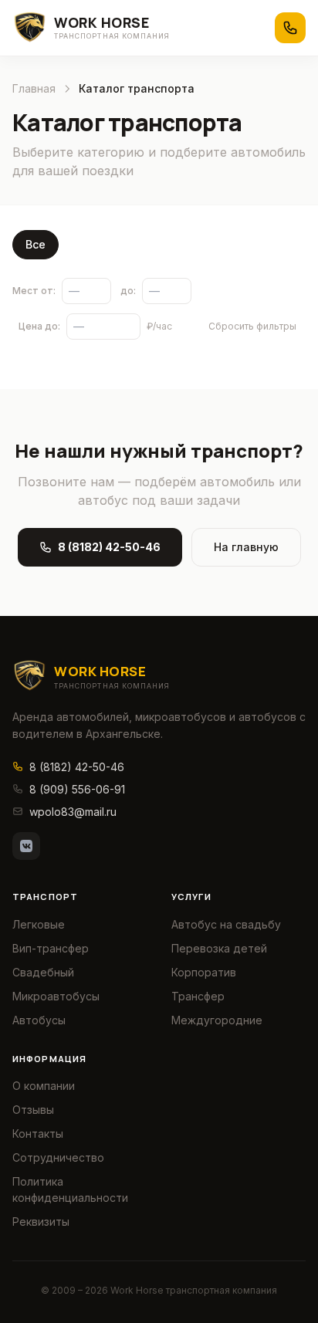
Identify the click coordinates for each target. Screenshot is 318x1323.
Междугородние (216, 1020)
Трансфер (198, 996)
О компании (43, 1085)
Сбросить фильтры (252, 326)
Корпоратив (203, 972)
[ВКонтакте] (26, 846)
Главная (34, 88)
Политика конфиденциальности (70, 1189)
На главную (246, 546)
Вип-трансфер (50, 948)
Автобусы (39, 1020)
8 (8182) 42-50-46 (109, 546)
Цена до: (39, 326)
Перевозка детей (219, 948)
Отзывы (33, 1109)
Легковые (38, 924)
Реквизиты (40, 1221)
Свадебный (43, 972)
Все (35, 244)
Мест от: (34, 290)
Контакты (37, 1133)
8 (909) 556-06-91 (77, 789)
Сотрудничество (58, 1157)
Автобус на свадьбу (226, 924)
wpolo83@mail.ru (73, 811)
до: (128, 290)
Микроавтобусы (56, 996)
